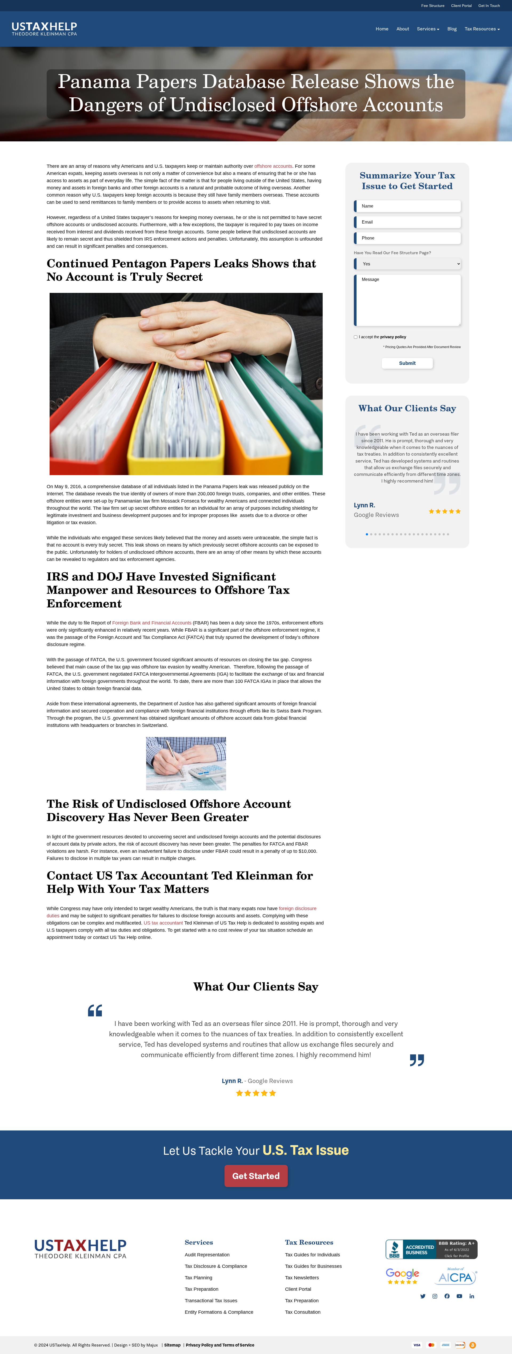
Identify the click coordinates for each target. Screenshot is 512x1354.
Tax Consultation (303, 1312)
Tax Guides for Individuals (312, 1254)
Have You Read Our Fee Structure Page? (392, 252)
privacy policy (393, 336)
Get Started (256, 1175)
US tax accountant (163, 923)
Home (382, 29)
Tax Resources (480, 29)
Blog (452, 29)
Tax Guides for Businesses (313, 1266)
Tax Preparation (201, 1289)
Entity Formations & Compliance (219, 1312)
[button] (367, 534)
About (403, 29)
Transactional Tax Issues (211, 1300)
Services (426, 29)
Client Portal (461, 5)
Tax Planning (198, 1277)
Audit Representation (207, 1254)
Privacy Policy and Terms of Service (220, 1345)
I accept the (382, 336)
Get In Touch (489, 5)
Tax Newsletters (302, 1277)
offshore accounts (273, 166)
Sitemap (172, 1345)
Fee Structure (433, 5)
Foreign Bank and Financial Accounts (151, 623)
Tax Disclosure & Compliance (216, 1266)
